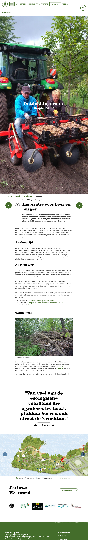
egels (62, 366)
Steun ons (64, 539)
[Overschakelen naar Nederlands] (83, 8)
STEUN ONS (55, 4)
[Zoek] (16, 4)
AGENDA (65, 4)
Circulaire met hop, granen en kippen (41, 301)
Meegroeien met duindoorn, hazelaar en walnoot (45, 303)
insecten (61, 368)
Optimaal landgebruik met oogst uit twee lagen (45, 305)
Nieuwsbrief (65, 532)
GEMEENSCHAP (33, 4)
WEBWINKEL (6, 12)
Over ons (63, 536)
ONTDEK (23, 4)
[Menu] (11, 4)
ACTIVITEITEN (43, 4)
